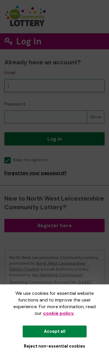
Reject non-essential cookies (54, 346)
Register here (54, 225)
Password (14, 104)
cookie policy (58, 313)
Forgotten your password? (35, 173)
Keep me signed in (30, 159)
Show (95, 116)
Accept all (54, 331)
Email (9, 73)
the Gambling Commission (57, 274)
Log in (54, 138)
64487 (85, 282)
